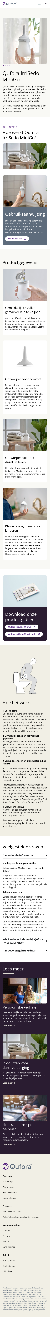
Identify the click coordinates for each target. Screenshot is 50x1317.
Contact (6, 1230)
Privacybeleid (9, 1260)
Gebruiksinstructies (12, 1211)
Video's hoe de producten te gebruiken (21, 1217)
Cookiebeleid (9, 1266)
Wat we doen (9, 1187)
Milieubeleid (8, 1271)
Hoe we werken (10, 1192)
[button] (3, 65)
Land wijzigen (9, 1246)
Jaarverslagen (9, 1198)
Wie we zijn (8, 1181)
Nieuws (6, 1241)
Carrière (7, 1236)
